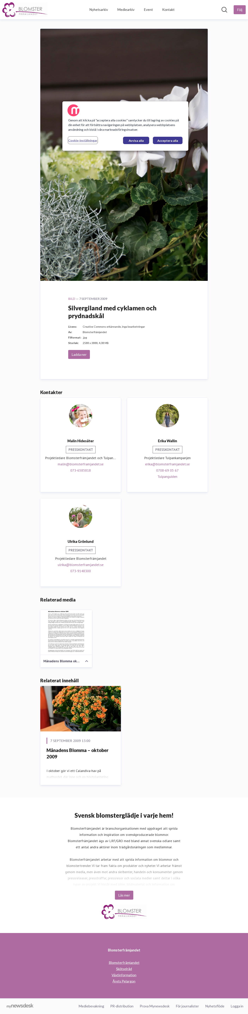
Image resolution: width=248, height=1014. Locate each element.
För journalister (187, 1006)
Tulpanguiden (167, 476)
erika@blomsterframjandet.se (167, 464)
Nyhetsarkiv (98, 9)
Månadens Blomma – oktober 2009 (77, 753)
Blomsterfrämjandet (124, 962)
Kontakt (168, 9)
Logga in (237, 1006)
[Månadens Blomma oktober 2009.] (66, 632)
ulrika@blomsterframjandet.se (80, 564)
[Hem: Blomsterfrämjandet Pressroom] (24, 9)
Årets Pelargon (124, 981)
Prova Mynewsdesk (155, 1006)
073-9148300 (80, 571)
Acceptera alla (167, 140)
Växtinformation (124, 975)
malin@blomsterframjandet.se (80, 464)
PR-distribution (121, 1006)
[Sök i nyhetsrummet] (224, 10)
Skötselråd (124, 969)
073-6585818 (80, 470)
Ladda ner (79, 354)
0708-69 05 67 (167, 470)
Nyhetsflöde (214, 1006)
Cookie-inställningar (82, 140)
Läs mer (124, 895)
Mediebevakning (91, 1006)
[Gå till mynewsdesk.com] (20, 1006)
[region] (125, 126)
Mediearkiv (125, 9)
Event (148, 9)
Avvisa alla (136, 140)
